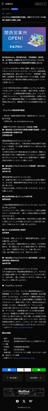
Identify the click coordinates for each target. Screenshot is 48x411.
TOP (3, 13)
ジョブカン (14, 9)
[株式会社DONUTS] (9, 4)
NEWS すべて (39, 4)
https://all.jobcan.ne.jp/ (23, 327)
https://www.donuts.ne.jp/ (24, 358)
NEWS (8, 13)
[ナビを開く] (3, 4)
